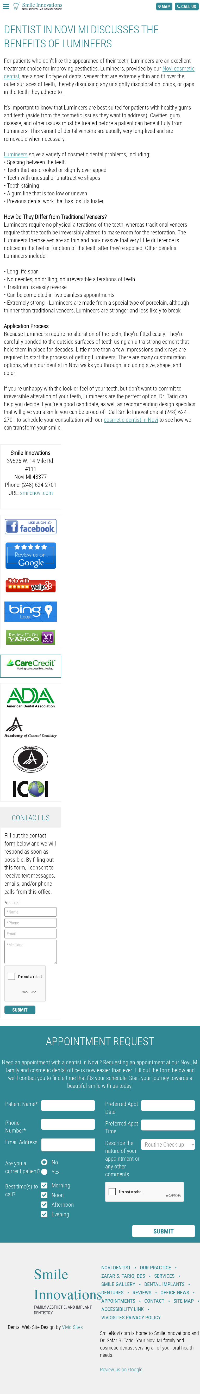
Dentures (112, 1292)
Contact (154, 1300)
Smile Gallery (118, 1284)
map (166, 6)
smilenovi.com (36, 492)
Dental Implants (164, 1284)
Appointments (118, 1300)
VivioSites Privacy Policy (131, 1317)
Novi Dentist (116, 1267)
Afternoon (63, 1204)
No (55, 1162)
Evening (60, 1214)
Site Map (183, 1300)
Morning (61, 1185)
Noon (58, 1195)
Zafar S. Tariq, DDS (123, 1275)
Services (164, 1275)
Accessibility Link (122, 1309)
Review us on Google (121, 1369)
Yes (56, 1171)
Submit (20, 1010)
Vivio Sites (72, 1327)
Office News (174, 1292)
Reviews (142, 1292)
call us (188, 6)
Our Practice (155, 1267)
